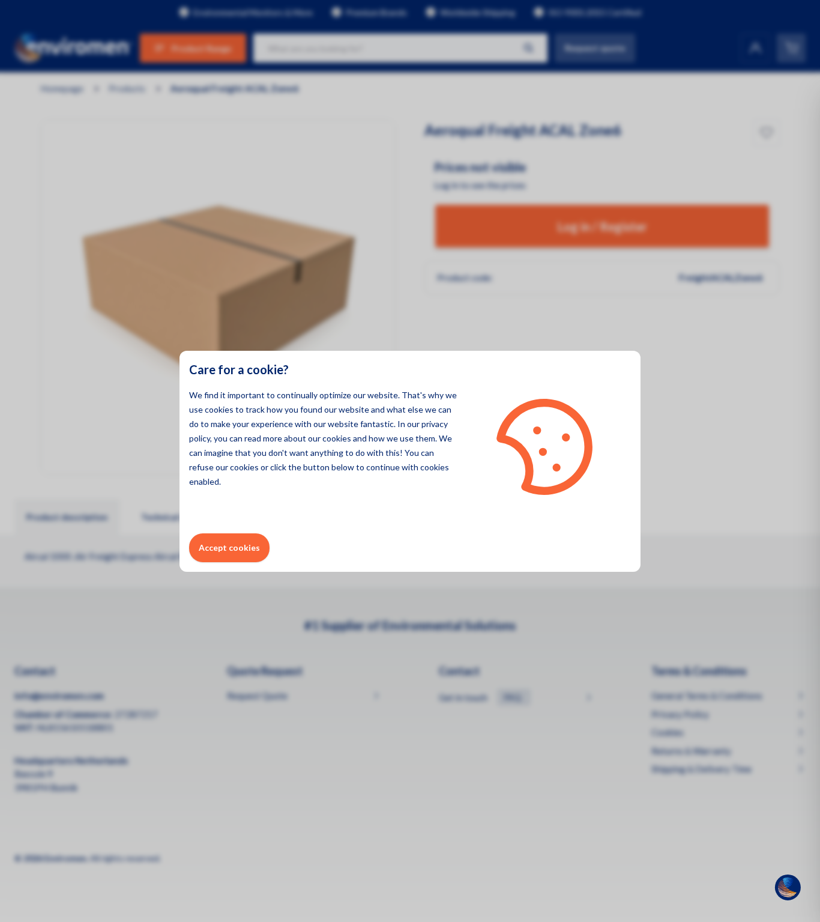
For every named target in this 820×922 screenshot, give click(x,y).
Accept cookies (229, 547)
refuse (201, 467)
